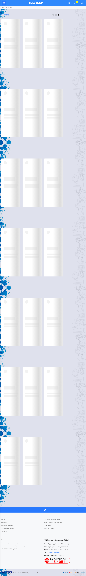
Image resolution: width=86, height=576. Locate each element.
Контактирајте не (7, 525)
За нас (3, 519)
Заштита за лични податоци (10, 540)
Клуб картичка (49, 528)
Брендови (47, 525)
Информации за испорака (53, 522)
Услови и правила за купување (11, 543)
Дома (2, 7)
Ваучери (4, 531)
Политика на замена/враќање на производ (15, 546)
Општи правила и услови (9, 549)
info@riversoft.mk (54, 553)
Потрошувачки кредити (52, 519)
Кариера (4, 522)
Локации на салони (7, 528)
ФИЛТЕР (6, 15)
